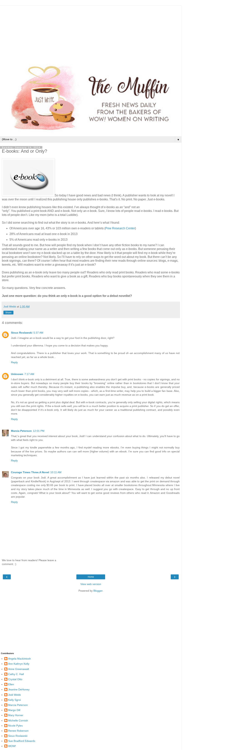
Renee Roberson (18, 730)
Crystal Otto (15, 679)
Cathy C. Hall (16, 674)
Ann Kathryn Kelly (18, 663)
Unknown (17, 374)
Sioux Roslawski (21, 332)
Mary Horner (15, 715)
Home (91, 577)
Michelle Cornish (18, 720)
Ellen (11, 684)
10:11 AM (55, 472)
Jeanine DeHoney (18, 689)
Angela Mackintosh (19, 658)
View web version (90, 584)
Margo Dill (14, 710)
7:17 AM (29, 374)
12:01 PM (38, 430)
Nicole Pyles (15, 725)
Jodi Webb (14, 694)
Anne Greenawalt (18, 669)
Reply (14, 362)
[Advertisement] (91, 32)
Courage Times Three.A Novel (30, 472)
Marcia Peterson (21, 430)
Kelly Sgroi (14, 699)
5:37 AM (38, 332)
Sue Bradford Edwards (21, 740)
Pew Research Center (120, 228)
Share (8, 312)
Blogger (97, 590)
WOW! (12, 746)
